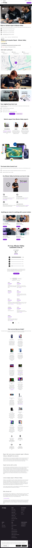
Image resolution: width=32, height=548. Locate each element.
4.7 (6, 41)
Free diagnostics (4, 30)
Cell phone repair (20, 353)
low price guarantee (11, 30)
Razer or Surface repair (11, 383)
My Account (30, 0)
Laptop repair (20, 368)
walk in (6, 130)
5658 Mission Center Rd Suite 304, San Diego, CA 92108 (11, 45)
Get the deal (27, 5)
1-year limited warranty (5, 34)
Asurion (1, 0)
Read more (20, 287)
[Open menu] (1, 3)
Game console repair (20, 412)
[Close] (27, 541)
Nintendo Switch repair (11, 398)
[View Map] (16, 62)
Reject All (18, 545)
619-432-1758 (4, 43)
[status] (13, 285)
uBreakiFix (4, 0)
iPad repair (11, 425)
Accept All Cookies (24, 545)
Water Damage (12, 438)
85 (18, 322)
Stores (26, 0)
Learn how (25, 198)
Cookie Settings (5, 545)
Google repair (11, 353)
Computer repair (20, 382)
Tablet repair (20, 425)
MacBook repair (11, 368)
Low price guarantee (20, 372)
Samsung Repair (20, 339)
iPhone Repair (11, 339)
